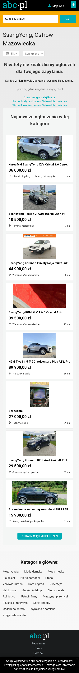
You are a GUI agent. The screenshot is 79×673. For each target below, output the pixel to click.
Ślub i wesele (56, 590)
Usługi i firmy (29, 596)
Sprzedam (16, 411)
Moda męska (56, 571)
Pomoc (38, 653)
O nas (38, 648)
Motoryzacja (11, 571)
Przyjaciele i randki (14, 615)
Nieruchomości (30, 578)
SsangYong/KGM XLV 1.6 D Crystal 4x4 (35, 312)
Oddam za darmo (14, 609)
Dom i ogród (36, 584)
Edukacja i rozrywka (15, 603)
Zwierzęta (56, 584)
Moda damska (33, 571)
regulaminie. (57, 669)
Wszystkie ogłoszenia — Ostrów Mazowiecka (39, 105)
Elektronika (9, 590)
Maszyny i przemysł (55, 596)
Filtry (14, 53)
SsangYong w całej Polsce (39, 97)
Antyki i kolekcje (32, 590)
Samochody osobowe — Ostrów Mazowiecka (39, 101)
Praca (49, 578)
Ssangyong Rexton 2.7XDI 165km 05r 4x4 (37, 214)
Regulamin (38, 643)
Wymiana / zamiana (42, 609)
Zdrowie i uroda (13, 584)
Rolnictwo (9, 596)
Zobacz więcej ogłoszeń (39, 536)
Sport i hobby (41, 603)
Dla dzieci (9, 578)
